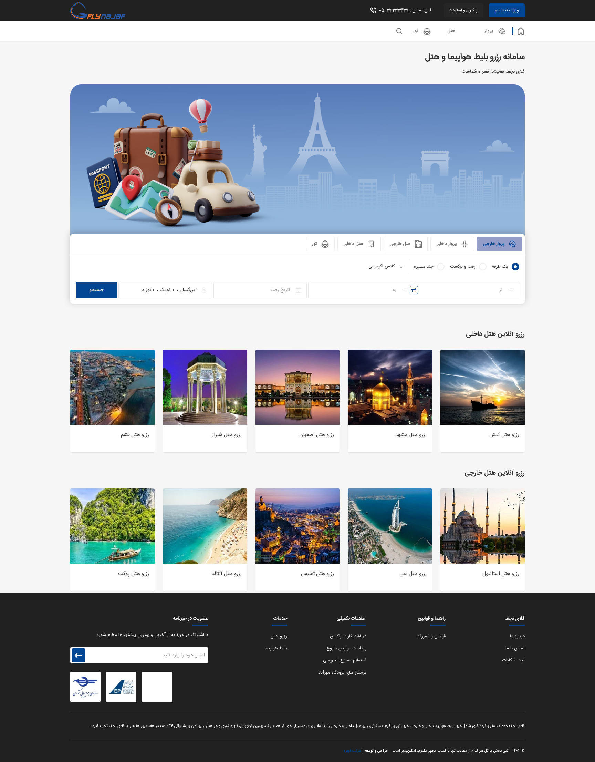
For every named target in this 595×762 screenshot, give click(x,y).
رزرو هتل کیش (504, 435)
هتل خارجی (400, 244)
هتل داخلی (353, 244)
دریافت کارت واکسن (348, 636)
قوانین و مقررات (431, 636)
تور (314, 244)
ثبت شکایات (513, 660)
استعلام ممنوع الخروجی (344, 660)
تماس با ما (515, 648)
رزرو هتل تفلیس (317, 573)
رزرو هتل (279, 636)
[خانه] (518, 31)
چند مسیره (424, 266)
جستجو (96, 290)
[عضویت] (78, 655)
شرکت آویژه (352, 751)
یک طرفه (500, 266)
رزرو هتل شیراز (227, 435)
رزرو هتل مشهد (411, 435)
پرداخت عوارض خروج (346, 648)
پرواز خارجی (493, 244)
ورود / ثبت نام (507, 10)
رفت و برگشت (463, 266)
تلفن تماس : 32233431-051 (406, 10)
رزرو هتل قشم (135, 435)
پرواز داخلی (446, 244)
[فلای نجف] (104, 10)
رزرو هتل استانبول (500, 573)
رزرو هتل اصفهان (316, 435)
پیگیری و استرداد (464, 10)
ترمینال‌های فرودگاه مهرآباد (342, 673)
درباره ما (517, 636)
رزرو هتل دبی (413, 573)
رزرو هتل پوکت (133, 573)
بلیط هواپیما (276, 648)
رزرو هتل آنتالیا (226, 573)
